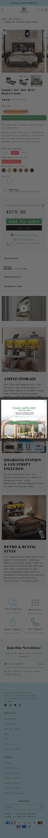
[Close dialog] (45, 401)
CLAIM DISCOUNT (24, 423)
